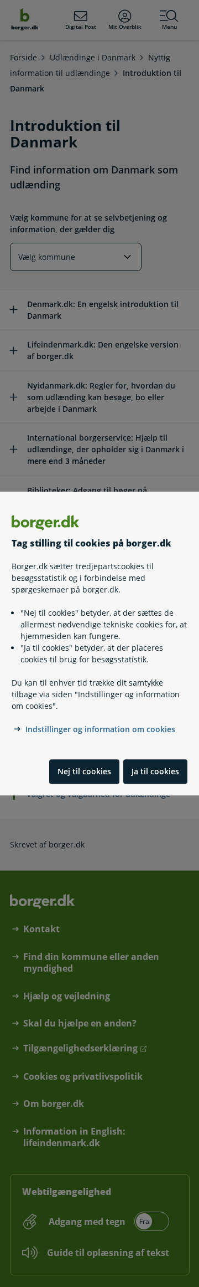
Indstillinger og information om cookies (100, 729)
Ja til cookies (155, 771)
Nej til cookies (84, 771)
